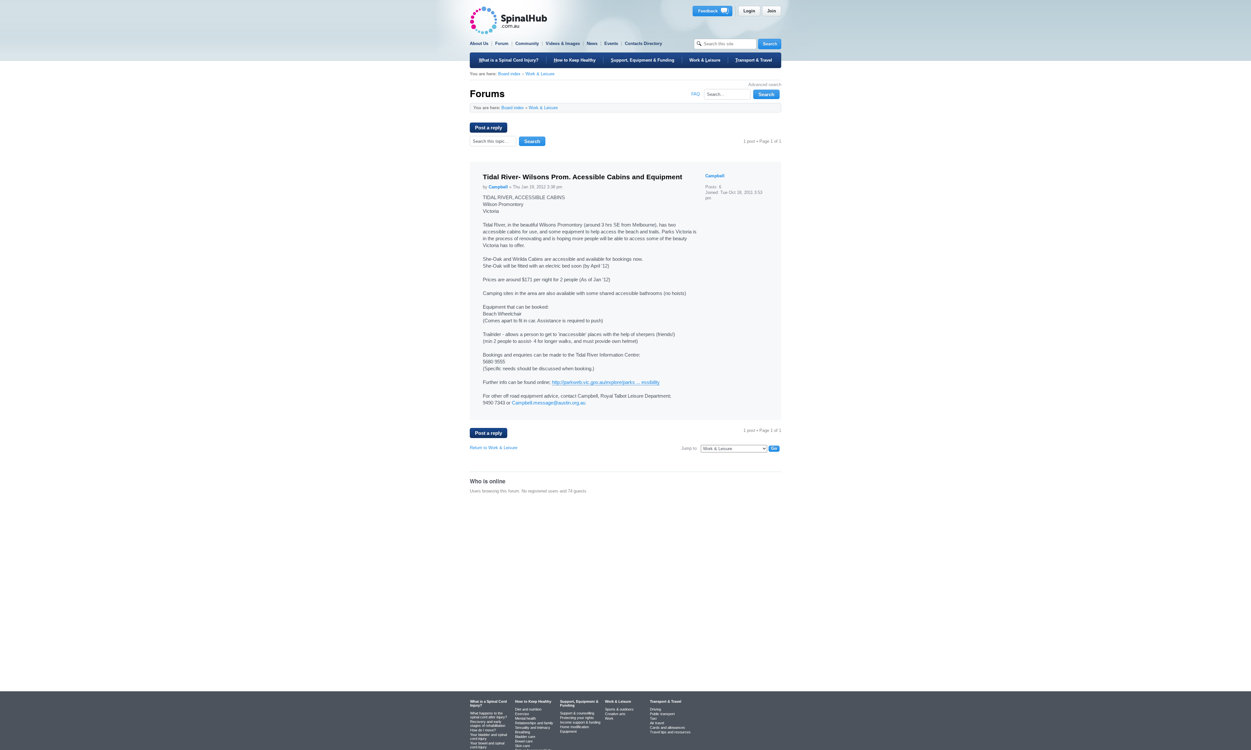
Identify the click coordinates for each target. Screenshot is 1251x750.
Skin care (522, 746)
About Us (479, 43)
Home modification (574, 727)
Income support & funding (580, 722)
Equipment (568, 731)
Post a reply (488, 127)
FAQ (695, 94)
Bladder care (525, 737)
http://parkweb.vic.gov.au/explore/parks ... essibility (606, 382)
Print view (763, 107)
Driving (655, 709)
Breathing (522, 732)
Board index (509, 73)
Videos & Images (563, 43)
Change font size (773, 107)
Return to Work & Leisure (493, 447)
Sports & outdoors (619, 709)
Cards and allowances (667, 727)
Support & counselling (577, 713)
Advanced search (764, 84)
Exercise (522, 714)
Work (609, 718)
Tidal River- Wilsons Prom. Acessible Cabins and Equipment (582, 177)
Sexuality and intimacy (532, 727)
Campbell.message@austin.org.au (548, 402)
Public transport (662, 714)
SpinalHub (508, 20)
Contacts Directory (643, 43)
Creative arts (615, 714)
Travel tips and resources (670, 732)
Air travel (657, 723)
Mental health (525, 718)
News (592, 43)
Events (611, 43)
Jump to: (689, 448)
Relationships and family (534, 723)
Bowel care (524, 741)
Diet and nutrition (528, 709)
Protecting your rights (577, 718)
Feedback (714, 11)
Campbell (498, 186)
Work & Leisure (539, 73)
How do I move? (483, 730)
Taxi (653, 718)
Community (527, 43)
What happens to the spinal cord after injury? (488, 715)
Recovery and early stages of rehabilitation (487, 724)
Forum (502, 43)
